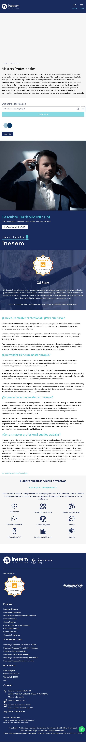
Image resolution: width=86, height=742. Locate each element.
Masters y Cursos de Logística (14, 651)
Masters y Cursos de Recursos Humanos (18, 661)
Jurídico (72, 537)
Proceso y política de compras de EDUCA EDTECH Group (60, 733)
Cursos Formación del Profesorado (16, 625)
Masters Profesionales (12, 612)
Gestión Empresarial (14, 524)
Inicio (3, 64)
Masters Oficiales (10, 619)
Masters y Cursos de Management (16, 654)
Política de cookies (68, 728)
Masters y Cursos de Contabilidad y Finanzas (20, 648)
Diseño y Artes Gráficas (43, 512)
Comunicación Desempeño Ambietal (50, 730)
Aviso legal (13, 728)
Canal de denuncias (27, 730)
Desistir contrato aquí (11, 717)
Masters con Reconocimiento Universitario (19, 615)
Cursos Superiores (10, 632)
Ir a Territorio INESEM (14, 227)
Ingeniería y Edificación (43, 537)
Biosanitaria (14, 512)
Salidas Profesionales (11, 674)
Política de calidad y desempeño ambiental (20, 733)
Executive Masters (10, 609)
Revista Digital (9, 670)
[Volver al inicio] (14, 6)
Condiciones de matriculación (48, 728)
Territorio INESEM (10, 677)
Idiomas (72, 524)
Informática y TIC (14, 537)
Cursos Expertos (9, 622)
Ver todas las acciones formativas (14, 473)
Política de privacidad (27, 728)
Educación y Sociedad (71, 512)
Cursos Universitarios (11, 635)
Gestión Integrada (43, 525)
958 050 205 (20, 700)
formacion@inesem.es (16, 711)
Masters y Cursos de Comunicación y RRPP (19, 645)
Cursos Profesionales (11, 628)
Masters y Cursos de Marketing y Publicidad (20, 657)
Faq (4, 680)
